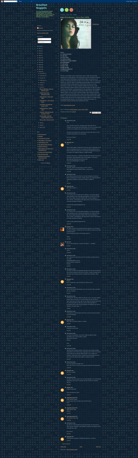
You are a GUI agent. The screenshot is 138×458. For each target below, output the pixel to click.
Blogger (48, 163)
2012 (40, 57)
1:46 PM (68, 276)
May (41, 122)
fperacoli (69, 142)
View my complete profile (42, 33)
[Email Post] (90, 112)
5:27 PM (68, 238)
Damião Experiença (42, 146)
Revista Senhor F (42, 134)
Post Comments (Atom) (72, 449)
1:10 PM (68, 413)
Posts (40, 39)
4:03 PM (68, 440)
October (42, 78)
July (41, 84)
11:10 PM (69, 374)
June (41, 87)
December (42, 73)
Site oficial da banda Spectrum (45, 144)
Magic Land (41, 159)
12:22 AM (69, 284)
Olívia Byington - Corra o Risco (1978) (79, 109)
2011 (40, 60)
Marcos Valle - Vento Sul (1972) (47, 119)
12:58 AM (69, 163)
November (42, 75)
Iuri (67, 241)
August (41, 82)
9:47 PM (68, 190)
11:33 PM (69, 171)
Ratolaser (40, 136)
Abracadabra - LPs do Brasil (44, 140)
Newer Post (63, 446)
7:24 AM (68, 308)
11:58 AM (69, 404)
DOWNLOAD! (95, 24)
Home (81, 446)
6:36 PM (68, 384)
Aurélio (68, 387)
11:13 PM (69, 139)
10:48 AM (69, 420)
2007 (40, 69)
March (41, 127)
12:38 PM (69, 367)
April (41, 125)
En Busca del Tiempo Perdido (45, 152)
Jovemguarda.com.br (43, 142)
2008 (40, 67)
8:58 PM (68, 245)
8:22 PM (68, 359)
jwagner (69, 226)
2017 (40, 48)
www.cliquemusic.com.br (69, 105)
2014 (40, 55)
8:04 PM (68, 266)
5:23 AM (68, 183)
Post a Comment (66, 443)
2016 (40, 50)
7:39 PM (68, 394)
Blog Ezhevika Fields (43, 154)
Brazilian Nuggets (41, 6)
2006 (40, 71)
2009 (40, 64)
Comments (41, 42)
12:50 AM (69, 316)
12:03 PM (69, 345)
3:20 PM (68, 433)
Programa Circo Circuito (43, 138)
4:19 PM (68, 330)
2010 (40, 62)
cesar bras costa (71, 397)
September (42, 80)
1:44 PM (68, 323)
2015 (40, 53)
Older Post (98, 446)
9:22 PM (68, 293)
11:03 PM (69, 206)
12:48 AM (69, 252)
